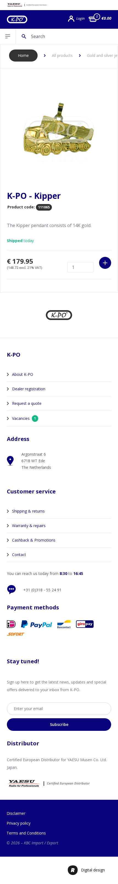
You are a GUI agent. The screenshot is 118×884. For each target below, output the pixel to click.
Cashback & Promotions (33, 540)
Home (23, 55)
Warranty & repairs (29, 525)
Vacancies (24, 418)
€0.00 (106, 18)
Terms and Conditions (26, 833)
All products (62, 55)
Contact (19, 554)
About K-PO (22, 374)
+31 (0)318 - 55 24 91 (42, 589)
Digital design (93, 870)
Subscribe (59, 724)
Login (80, 18)
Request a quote (26, 403)
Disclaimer (16, 813)
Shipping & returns (28, 511)
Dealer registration (28, 388)
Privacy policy (18, 823)
